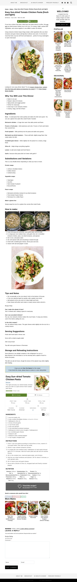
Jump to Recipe (23, 21)
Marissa (8, 17)
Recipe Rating (9, 536)
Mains (11, 9)
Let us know (26, 487)
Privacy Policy (55, 580)
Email (22, 562)
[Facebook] (62, 3)
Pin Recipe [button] (39, 395)
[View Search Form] (71, 3)
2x (45, 414)
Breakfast (24, 2)
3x (47, 414)
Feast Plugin (36, 580)
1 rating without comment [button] (27, 528)
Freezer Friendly (52, 2)
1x (43, 414)
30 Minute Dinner (37, 2)
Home (6, 9)
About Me (14, 2)
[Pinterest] (65, 3)
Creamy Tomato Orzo (36, 87)
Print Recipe (33, 21)
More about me (62, 24)
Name (7, 562)
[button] (6, 391)
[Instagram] (68, 3)
